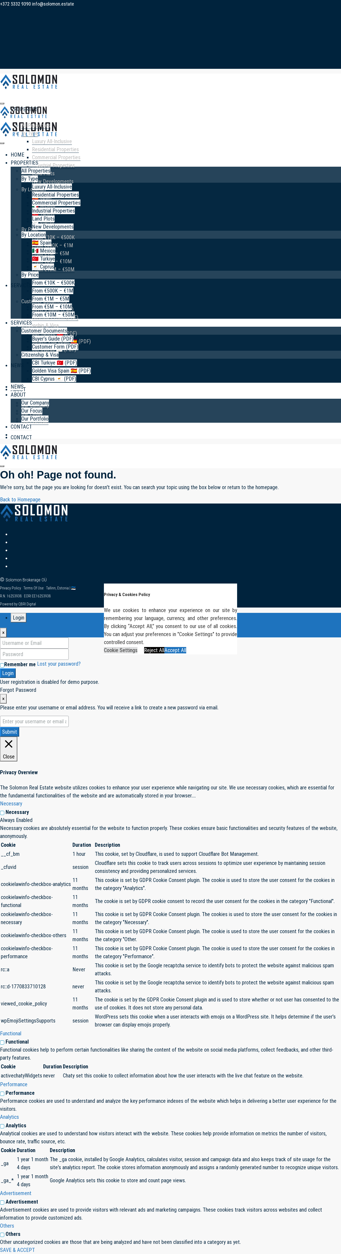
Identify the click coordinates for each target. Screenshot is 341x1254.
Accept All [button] (175, 650)
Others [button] (7, 1226)
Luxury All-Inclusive (52, 141)
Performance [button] (13, 1084)
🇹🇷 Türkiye (43, 258)
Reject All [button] (154, 650)
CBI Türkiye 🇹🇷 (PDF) (54, 363)
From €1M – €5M (50, 298)
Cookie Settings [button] (120, 650)
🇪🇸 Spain (41, 242)
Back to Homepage (20, 499)
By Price (30, 229)
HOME (17, 154)
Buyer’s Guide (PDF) (53, 339)
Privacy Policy (11, 588)
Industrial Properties (53, 165)
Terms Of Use (33, 588)
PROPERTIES (24, 162)
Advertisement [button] (15, 1193)
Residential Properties (55, 149)
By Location (33, 234)
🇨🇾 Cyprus (43, 266)
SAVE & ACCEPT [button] (17, 1250)
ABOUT (18, 395)
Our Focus (31, 411)
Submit (9, 732)
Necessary (17, 812)
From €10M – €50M (53, 314)
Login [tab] (18, 617)
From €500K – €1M (52, 245)
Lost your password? (59, 664)
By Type (29, 133)
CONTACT (21, 437)
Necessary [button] (11, 803)
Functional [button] (10, 1033)
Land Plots (43, 218)
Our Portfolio (34, 419)
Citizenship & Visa (40, 325)
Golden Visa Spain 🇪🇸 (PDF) (61, 371)
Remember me (20, 664)
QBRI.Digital (27, 604)
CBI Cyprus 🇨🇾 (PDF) (54, 379)
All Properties (35, 125)
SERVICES (21, 285)
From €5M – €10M (52, 306)
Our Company (35, 403)
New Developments (53, 181)
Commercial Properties (56, 157)
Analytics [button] (9, 1117)
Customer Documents (44, 331)
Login (8, 673)
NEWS (17, 365)
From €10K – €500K (53, 237)
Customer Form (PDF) (55, 347)
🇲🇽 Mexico (43, 250)
